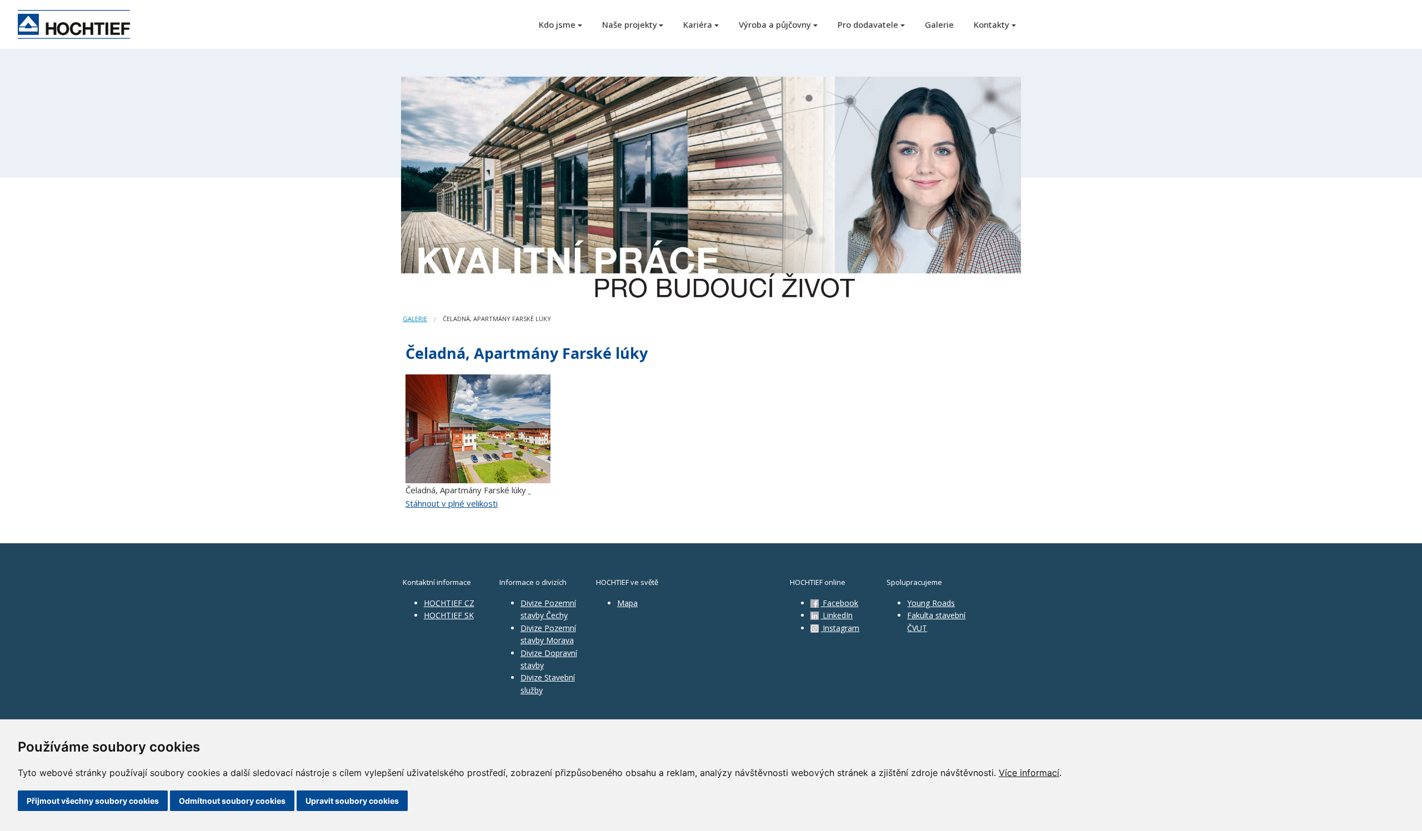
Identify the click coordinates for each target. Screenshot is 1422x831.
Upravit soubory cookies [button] (352, 800)
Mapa (627, 603)
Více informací (1029, 772)
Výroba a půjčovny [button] (775, 24)
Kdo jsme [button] (557, 24)
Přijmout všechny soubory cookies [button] (93, 800)
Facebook (839, 603)
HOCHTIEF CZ (449, 603)
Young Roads (931, 603)
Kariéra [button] (697, 24)
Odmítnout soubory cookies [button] (232, 800)
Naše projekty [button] (629, 24)
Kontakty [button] (991, 24)
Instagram (839, 628)
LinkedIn (836, 615)
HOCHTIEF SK (449, 615)
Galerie (939, 24)
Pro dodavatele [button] (868, 24)
